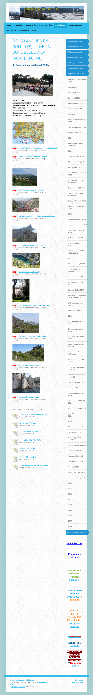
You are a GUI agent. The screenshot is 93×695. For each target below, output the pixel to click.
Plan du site (32, 680)
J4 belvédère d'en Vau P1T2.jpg (31, 440)
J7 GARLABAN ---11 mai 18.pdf (31, 365)
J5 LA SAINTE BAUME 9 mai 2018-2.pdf (34, 305)
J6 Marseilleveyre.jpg (27, 457)
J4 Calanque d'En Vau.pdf (29, 272)
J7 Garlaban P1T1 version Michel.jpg (33, 465)
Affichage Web (77, 682)
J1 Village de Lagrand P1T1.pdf (31, 190)
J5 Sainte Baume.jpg (27, 448)
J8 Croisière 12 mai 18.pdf (29, 397)
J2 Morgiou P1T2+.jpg (27, 423)
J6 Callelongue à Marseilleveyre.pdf (33, 336)
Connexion (79, 680)
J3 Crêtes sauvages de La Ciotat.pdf (33, 245)
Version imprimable (19, 680)
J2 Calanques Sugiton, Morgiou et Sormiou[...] (37, 216)
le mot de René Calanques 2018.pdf (33, 156)
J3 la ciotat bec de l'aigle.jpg (30, 431)
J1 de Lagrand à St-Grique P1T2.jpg (33, 414)
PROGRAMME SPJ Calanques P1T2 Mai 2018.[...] (38, 148)
